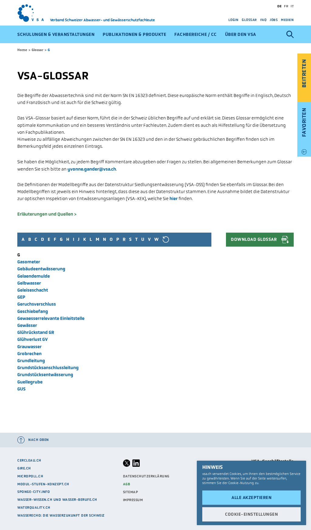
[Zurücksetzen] (165, 239)
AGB (126, 484)
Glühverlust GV (32, 339)
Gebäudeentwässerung (41, 269)
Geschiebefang (32, 311)
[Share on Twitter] (126, 465)
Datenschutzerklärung (146, 476)
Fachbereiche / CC (195, 34)
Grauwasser (29, 346)
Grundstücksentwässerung (45, 374)
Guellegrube (30, 382)
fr (286, 6)
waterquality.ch (33, 507)
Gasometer (28, 262)
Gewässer (27, 325)
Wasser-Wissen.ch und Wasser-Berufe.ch (57, 499)
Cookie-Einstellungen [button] (251, 514)
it (292, 6)
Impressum (133, 500)
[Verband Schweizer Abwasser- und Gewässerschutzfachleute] (33, 13)
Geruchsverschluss (36, 304)
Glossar (249, 20)
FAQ (263, 20)
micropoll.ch (30, 476)
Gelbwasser (29, 283)
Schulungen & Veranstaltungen (55, 34)
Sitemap (130, 492)
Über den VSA (240, 34)
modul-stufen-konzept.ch (43, 484)
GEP (21, 297)
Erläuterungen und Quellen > (47, 214)
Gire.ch (24, 468)
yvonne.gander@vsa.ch (91, 169)
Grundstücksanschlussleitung (48, 367)
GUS (21, 389)
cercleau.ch (29, 460)
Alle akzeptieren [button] (251, 497)
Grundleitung (31, 360)
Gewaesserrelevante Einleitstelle (50, 318)
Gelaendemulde (33, 276)
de (279, 6)
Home (22, 50)
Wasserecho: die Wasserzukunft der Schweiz (61, 515)
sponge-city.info (33, 492)
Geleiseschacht (32, 290)
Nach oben (38, 440)
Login (233, 20)
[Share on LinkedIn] (136, 465)
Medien (287, 20)
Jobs (274, 20)
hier (173, 198)
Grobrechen (29, 353)
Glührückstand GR (35, 332)
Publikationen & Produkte (134, 34)
